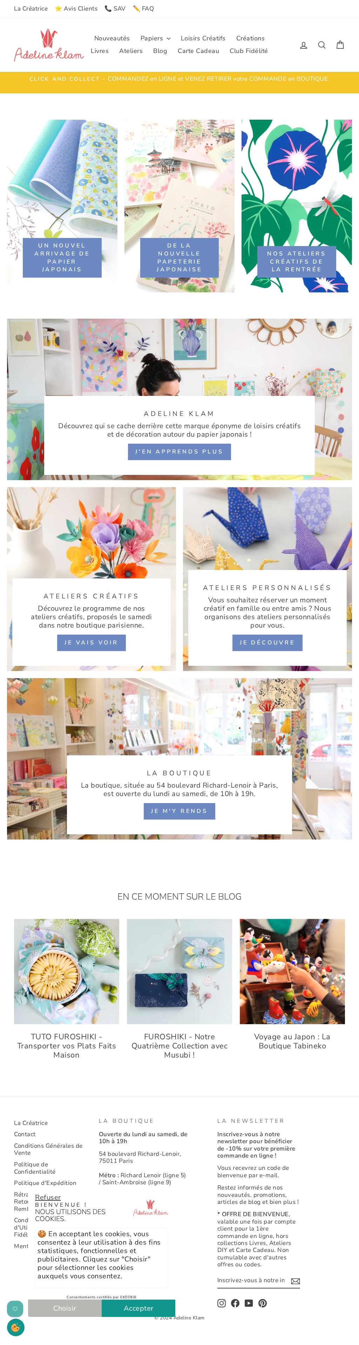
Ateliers (131, 51)
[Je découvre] (267, 579)
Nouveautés (112, 38)
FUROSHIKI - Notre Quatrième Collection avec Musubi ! (179, 1046)
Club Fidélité (249, 51)
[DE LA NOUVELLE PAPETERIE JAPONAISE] (179, 206)
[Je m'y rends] (179, 759)
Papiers (153, 38)
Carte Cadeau (198, 51)
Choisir (64, 1308)
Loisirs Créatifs (203, 38)
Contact (25, 1134)
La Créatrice (31, 9)
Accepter (139, 1308)
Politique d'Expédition (45, 1183)
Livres (100, 51)
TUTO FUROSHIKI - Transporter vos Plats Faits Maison (66, 1046)
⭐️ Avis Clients (76, 9)
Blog (160, 51)
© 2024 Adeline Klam (179, 1317)
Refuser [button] (48, 1197)
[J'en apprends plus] (179, 399)
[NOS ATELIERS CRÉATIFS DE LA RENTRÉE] (297, 206)
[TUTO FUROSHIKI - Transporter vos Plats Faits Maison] (66, 971)
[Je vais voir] (91, 579)
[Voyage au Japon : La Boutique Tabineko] (292, 971)
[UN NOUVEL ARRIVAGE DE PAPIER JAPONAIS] (62, 206)
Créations (250, 38)
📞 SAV (115, 9)
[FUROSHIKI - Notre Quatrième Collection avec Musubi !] (179, 971)
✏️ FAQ (143, 9)
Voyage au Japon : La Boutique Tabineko (292, 1041)
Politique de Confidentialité (35, 1167)
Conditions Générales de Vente (48, 1149)
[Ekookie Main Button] (16, 1327)
